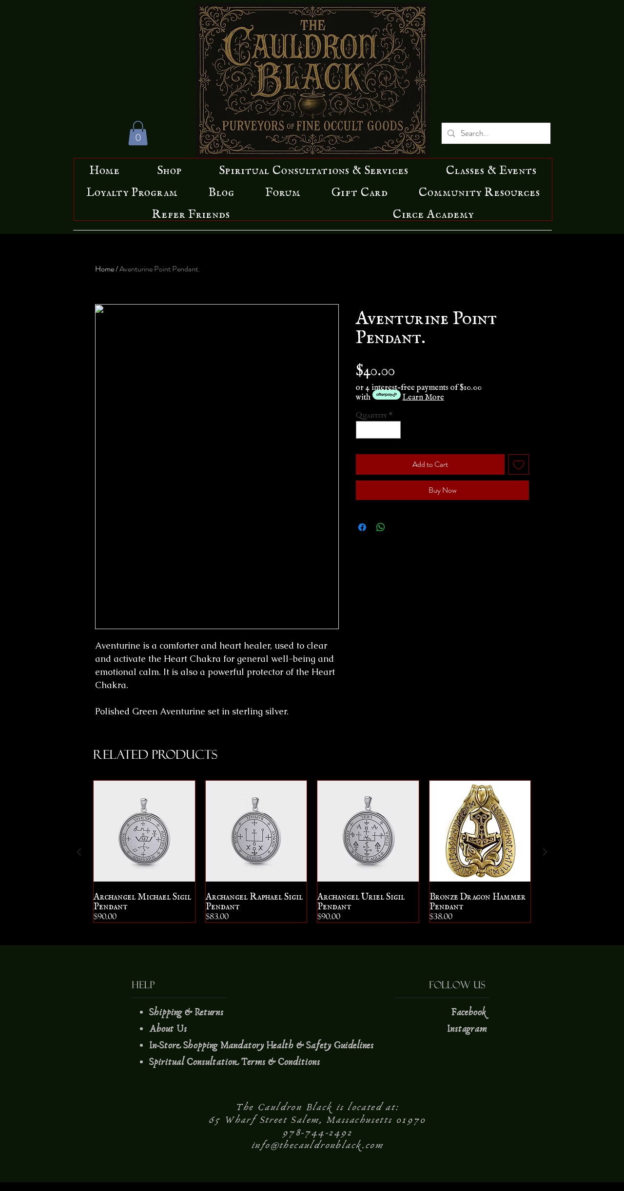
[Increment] (394, 430)
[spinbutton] (378, 430)
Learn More (423, 394)
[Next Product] (545, 852)
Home (104, 268)
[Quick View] (144, 831)
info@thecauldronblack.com (317, 1145)
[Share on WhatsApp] (381, 527)
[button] (138, 133)
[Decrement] (363, 430)
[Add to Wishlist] (518, 464)
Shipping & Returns (187, 1012)
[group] (312, 852)
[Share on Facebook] (362, 527)
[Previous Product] (79, 852)
